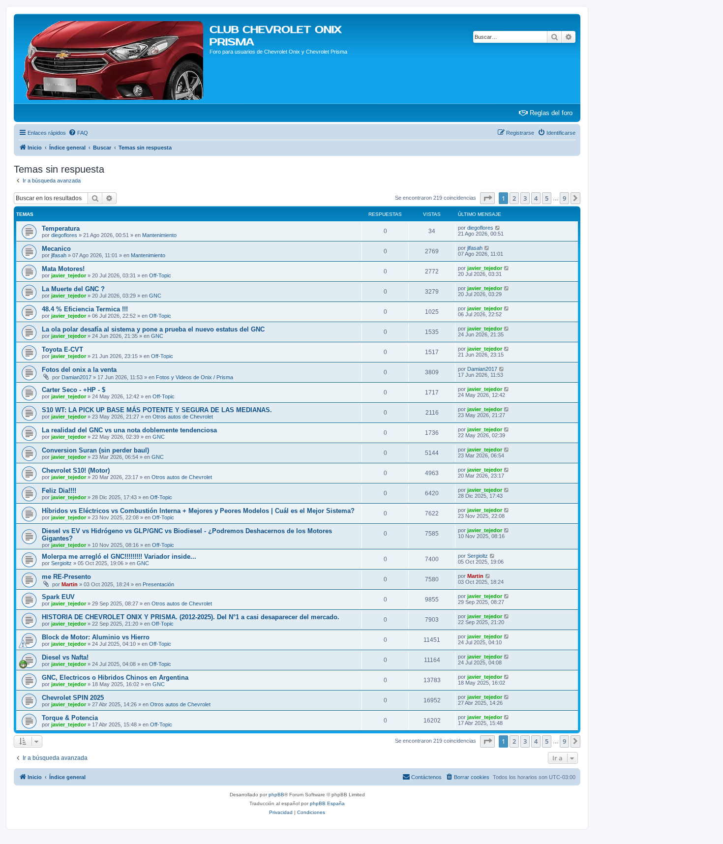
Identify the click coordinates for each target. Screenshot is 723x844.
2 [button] (514, 198)
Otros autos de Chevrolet (182, 417)
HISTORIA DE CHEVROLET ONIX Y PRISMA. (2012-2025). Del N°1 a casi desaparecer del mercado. (190, 617)
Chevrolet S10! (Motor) (76, 470)
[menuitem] (78, 133)
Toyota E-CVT (62, 349)
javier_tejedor (68, 275)
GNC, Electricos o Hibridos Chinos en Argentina (115, 677)
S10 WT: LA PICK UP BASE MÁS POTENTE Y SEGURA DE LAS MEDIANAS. (157, 410)
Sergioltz (61, 563)
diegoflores (64, 235)
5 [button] (546, 198)
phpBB (276, 794)
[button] (487, 198)
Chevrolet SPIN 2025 (73, 697)
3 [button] (525, 198)
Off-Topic (160, 275)
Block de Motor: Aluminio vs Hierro (96, 637)
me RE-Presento (66, 576)
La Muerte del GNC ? (73, 289)
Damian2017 (76, 377)
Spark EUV (58, 597)
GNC (155, 296)
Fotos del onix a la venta (79, 369)
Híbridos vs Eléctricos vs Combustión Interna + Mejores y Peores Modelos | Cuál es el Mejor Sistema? (198, 510)
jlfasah (58, 255)
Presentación (158, 584)
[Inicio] (113, 58)
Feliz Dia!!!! (59, 490)
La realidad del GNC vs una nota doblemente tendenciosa (129, 430)
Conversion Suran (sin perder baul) (95, 450)
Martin (69, 584)
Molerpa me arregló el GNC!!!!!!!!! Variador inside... (119, 556)
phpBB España (327, 803)
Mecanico (56, 248)
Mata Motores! (63, 268)
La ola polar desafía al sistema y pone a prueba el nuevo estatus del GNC (153, 329)
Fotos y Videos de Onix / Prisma (194, 377)
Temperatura (61, 228)
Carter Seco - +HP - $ (73, 389)
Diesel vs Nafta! (65, 657)
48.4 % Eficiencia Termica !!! (85, 309)
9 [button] (564, 198)
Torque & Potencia (70, 718)
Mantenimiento (159, 235)
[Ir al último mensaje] (498, 228)
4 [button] (536, 198)
